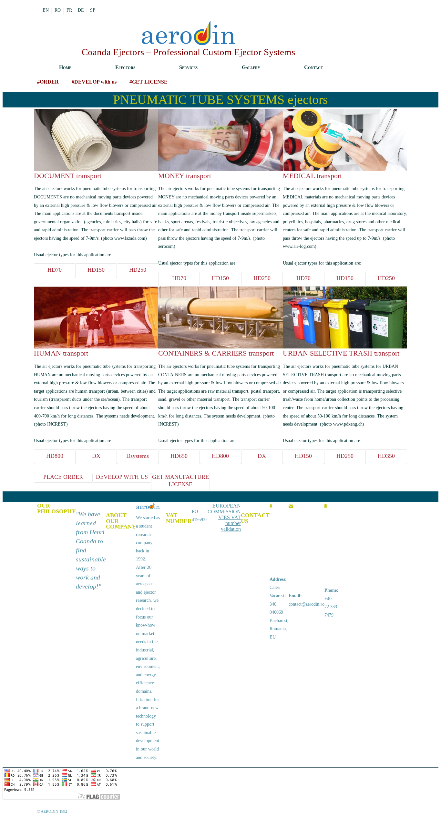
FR (69, 10)
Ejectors (125, 67)
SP (92, 10)
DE (81, 10)
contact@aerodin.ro (306, 604)
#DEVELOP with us (94, 82)
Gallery (251, 67)
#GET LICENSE (148, 82)
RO (58, 10)
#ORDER (48, 82)
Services (188, 67)
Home (65, 67)
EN (46, 10)
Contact (313, 67)
